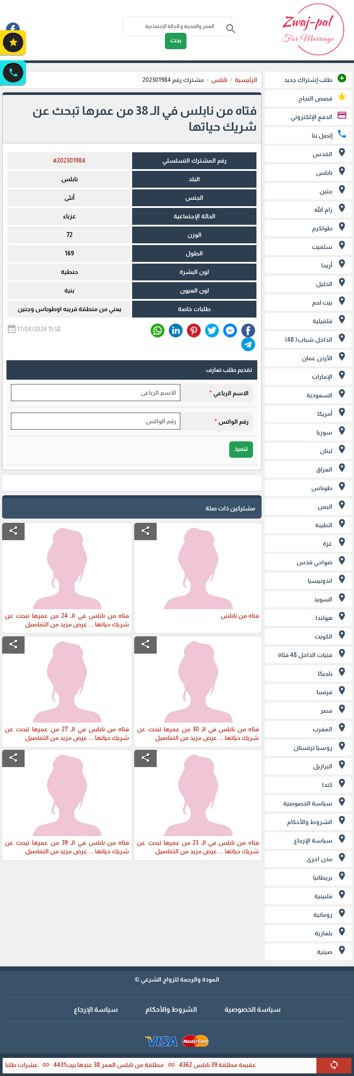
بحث (175, 40)
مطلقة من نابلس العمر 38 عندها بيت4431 (121, 1064)
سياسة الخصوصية (252, 1009)
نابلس (219, 79)
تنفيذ (241, 448)
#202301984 (69, 160)
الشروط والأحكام (171, 1009)
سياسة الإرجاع (96, 1009)
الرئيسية (246, 79)
